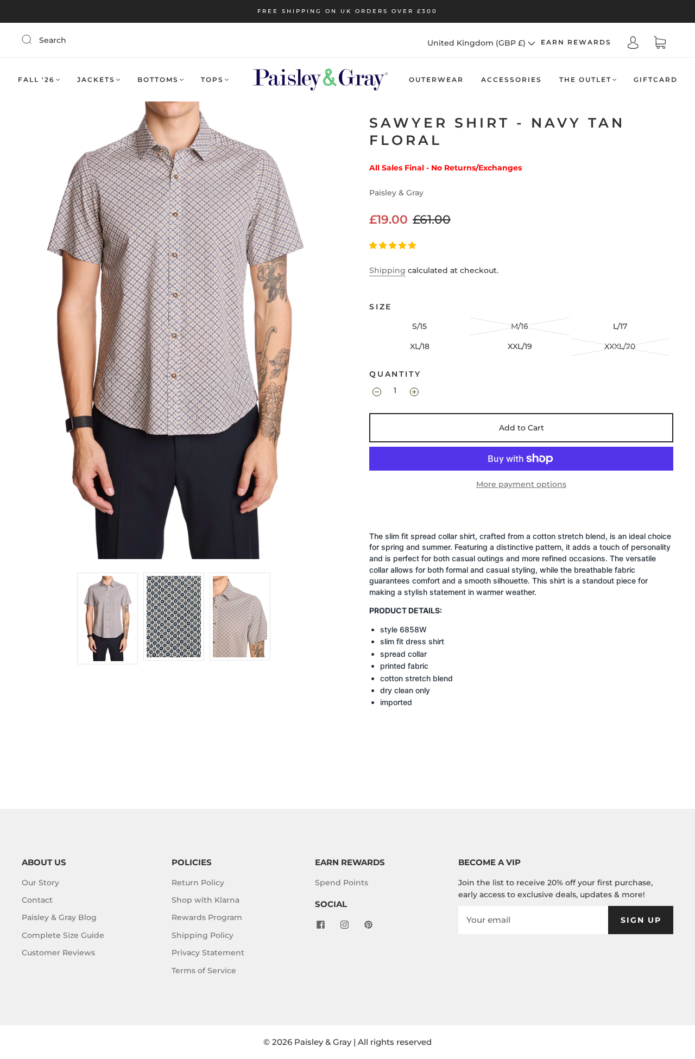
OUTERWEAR (436, 79)
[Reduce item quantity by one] (376, 392)
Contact (37, 900)
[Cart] (659, 42)
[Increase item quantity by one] (413, 392)
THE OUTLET (585, 79)
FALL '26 (36, 79)
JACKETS (96, 79)
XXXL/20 (619, 346)
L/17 (620, 326)
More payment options (521, 484)
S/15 (419, 326)
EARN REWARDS (576, 42)
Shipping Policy (202, 935)
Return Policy (198, 882)
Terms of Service (204, 970)
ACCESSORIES (511, 79)
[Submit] (34, 40)
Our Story (40, 882)
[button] (393, 245)
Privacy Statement (208, 952)
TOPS (212, 79)
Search (52, 40)
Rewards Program (207, 917)
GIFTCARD (656, 79)
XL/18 (419, 346)
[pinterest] (368, 925)
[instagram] (344, 925)
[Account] (633, 42)
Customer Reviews (58, 952)
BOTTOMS (158, 79)
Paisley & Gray (396, 193)
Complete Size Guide (63, 935)
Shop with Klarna (205, 900)
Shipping (387, 270)
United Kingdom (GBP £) (477, 43)
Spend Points (341, 882)
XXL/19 (520, 346)
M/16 (519, 326)
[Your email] (533, 920)
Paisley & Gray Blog (59, 917)
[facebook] (320, 925)
